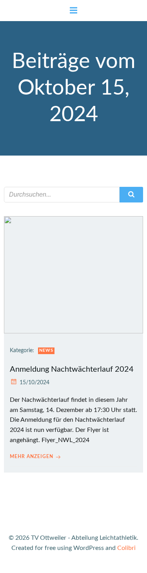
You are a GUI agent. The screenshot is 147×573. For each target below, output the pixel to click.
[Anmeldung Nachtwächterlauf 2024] (73, 274)
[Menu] (73, 10)
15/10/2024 (34, 382)
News (46, 350)
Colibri (126, 548)
